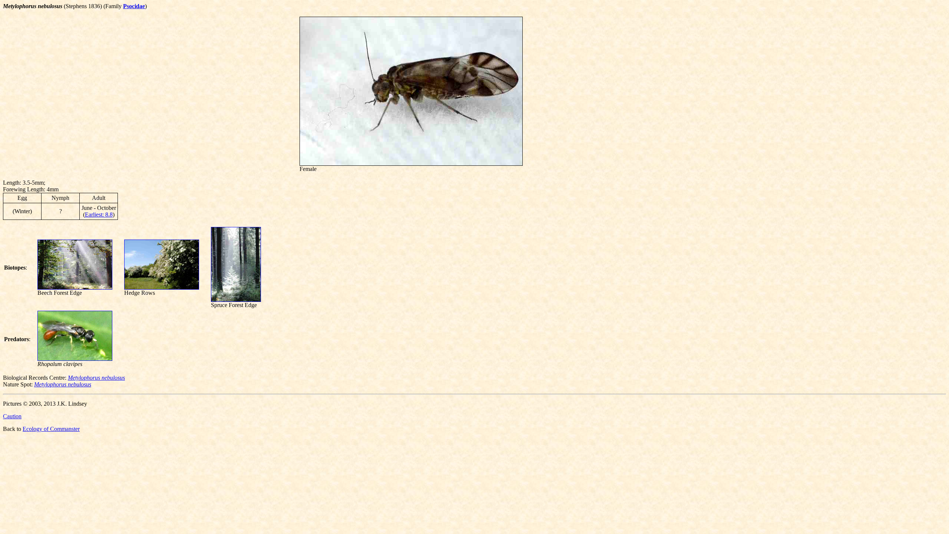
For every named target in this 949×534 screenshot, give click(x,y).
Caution (12, 416)
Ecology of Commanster (51, 429)
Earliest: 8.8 (99, 214)
